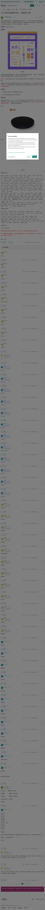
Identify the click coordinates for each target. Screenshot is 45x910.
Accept (34, 156)
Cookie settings (11, 156)
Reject (28, 156)
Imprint (23, 152)
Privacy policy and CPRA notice (14, 152)
